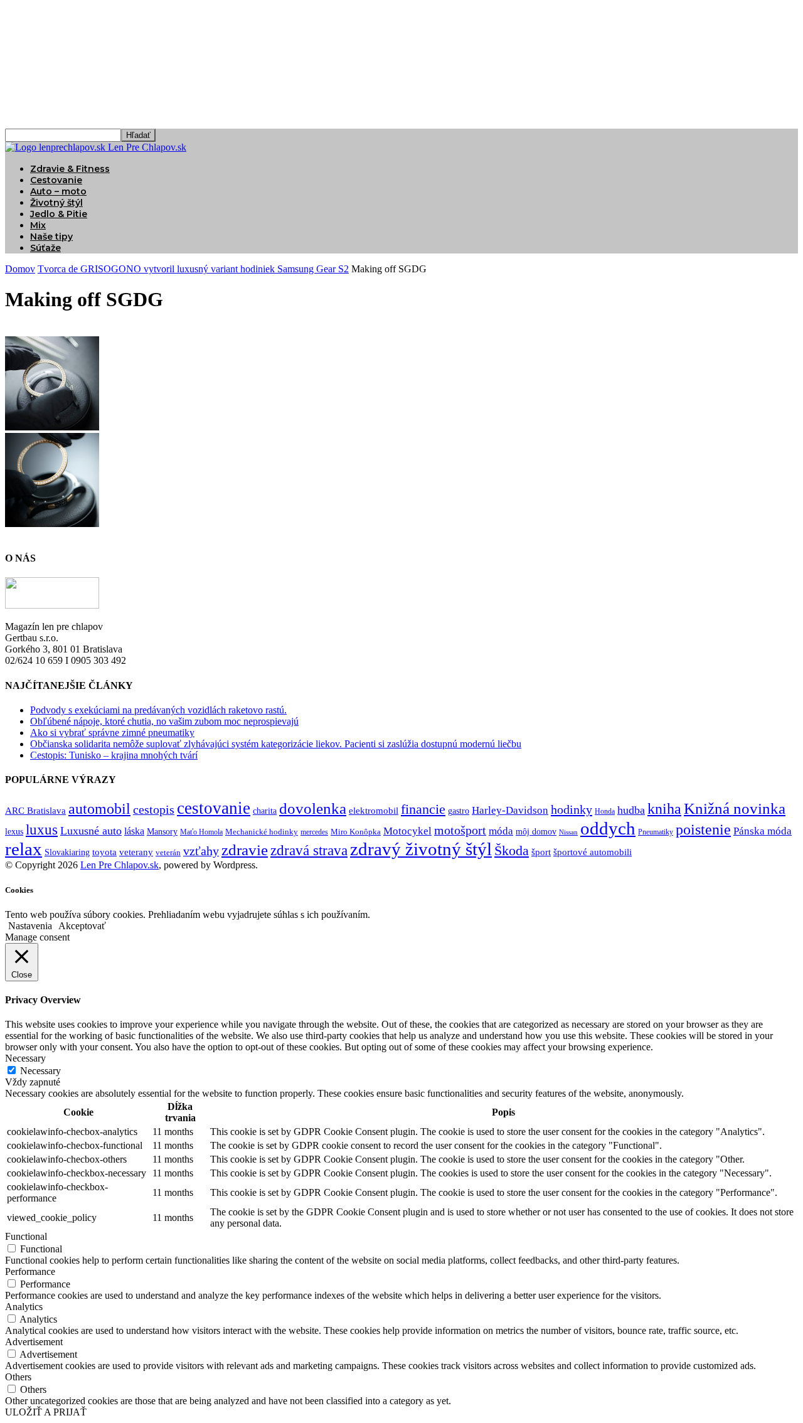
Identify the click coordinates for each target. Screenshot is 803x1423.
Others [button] (18, 1377)
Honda (605, 811)
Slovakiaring (67, 852)
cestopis (153, 809)
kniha (664, 809)
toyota (104, 852)
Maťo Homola (201, 832)
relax (23, 849)
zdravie (244, 849)
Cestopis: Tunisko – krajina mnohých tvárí (114, 755)
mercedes (314, 832)
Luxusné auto (91, 830)
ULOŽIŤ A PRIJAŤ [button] (46, 1412)
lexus (14, 831)
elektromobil (373, 811)
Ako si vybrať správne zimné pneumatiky (112, 732)
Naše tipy (51, 236)
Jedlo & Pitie (58, 214)
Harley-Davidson (510, 810)
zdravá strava (309, 850)
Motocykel (407, 831)
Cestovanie (56, 180)
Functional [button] (26, 1236)
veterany (136, 852)
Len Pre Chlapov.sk (119, 865)
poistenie (703, 829)
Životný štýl (56, 202)
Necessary (40, 1070)
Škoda (511, 850)
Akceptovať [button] (82, 925)
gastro (458, 811)
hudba (631, 810)
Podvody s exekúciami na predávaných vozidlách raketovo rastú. (158, 710)
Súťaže (45, 247)
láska (134, 831)
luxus (42, 830)
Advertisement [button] (34, 1341)
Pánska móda (762, 830)
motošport (460, 830)
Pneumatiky (655, 832)
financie (423, 809)
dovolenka (312, 808)
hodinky (571, 809)
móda (501, 830)
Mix (38, 225)
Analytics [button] (24, 1306)
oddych (607, 828)
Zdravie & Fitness (70, 168)
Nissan (568, 832)
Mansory (162, 831)
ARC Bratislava (35, 811)
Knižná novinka (734, 808)
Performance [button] (30, 1271)
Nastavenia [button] (30, 925)
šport (541, 852)
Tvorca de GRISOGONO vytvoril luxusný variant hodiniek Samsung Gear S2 (193, 269)
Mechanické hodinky (261, 831)
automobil (99, 808)
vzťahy (201, 851)
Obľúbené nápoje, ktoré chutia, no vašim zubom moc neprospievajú (164, 721)
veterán (168, 852)
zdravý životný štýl (421, 849)
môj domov (536, 831)
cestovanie (213, 808)
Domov (20, 269)
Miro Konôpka (356, 831)
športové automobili (592, 851)
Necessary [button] (25, 1058)
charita (265, 811)
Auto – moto (58, 191)
